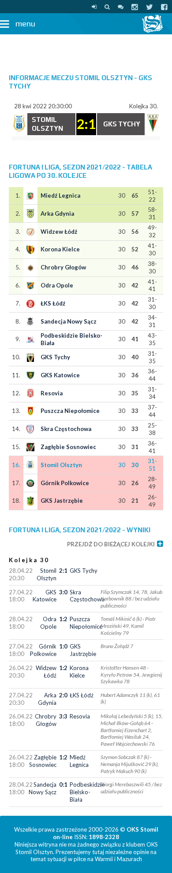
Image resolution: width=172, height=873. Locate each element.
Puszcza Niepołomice (70, 410)
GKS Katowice (60, 375)
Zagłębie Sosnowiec (68, 446)
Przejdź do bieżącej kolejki (111, 544)
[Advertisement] (86, 50)
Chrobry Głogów (63, 267)
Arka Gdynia (57, 213)
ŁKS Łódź (53, 303)
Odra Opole (57, 285)
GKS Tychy (55, 357)
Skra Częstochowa (66, 428)
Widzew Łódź (59, 231)
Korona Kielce (60, 249)
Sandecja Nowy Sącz (69, 321)
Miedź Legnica (60, 195)
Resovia (52, 393)
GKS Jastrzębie (62, 500)
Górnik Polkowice (65, 482)
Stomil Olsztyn (61, 464)
